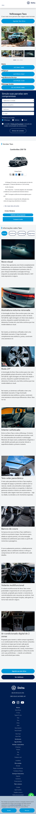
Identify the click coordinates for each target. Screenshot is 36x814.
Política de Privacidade (17, 124)
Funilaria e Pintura (18, 771)
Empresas (18, 747)
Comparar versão (18, 219)
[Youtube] (22, 702)
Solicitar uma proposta (18, 215)
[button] (2, 38)
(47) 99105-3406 (19, 87)
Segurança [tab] (31, 233)
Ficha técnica (10, 211)
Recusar (27, 810)
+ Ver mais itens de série (11, 206)
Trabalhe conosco (18, 792)
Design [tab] (4, 233)
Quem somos (18, 789)
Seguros (18, 776)
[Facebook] (13, 702)
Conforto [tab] (12, 233)
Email (25, 120)
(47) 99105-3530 (19, 81)
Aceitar (9, 810)
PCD (18, 754)
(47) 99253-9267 (19, 74)
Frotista (18, 749)
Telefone (16, 120)
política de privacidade (16, 805)
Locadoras (18, 760)
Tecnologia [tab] (21, 233)
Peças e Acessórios (18, 768)
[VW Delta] (31, 3)
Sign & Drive (18, 742)
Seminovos (18, 739)
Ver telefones (19, 677)
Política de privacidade (18, 795)
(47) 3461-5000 (19, 67)
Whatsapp (7, 120)
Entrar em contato (18, 131)
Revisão (18, 766)
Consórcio (18, 778)
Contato (18, 787)
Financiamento (18, 781)
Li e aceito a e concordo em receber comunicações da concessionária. (18, 125)
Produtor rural (18, 757)
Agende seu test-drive (19, 671)
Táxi (18, 752)
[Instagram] (18, 702)
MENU (3, 5)
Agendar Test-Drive (19, 21)
